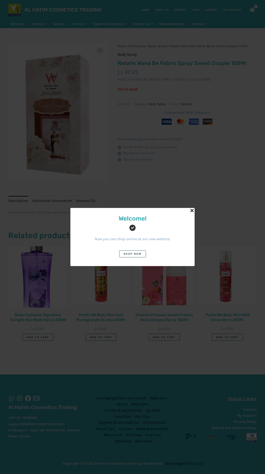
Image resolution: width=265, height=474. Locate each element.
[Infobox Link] (132, 231)
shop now (133, 253)
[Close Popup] (192, 211)
